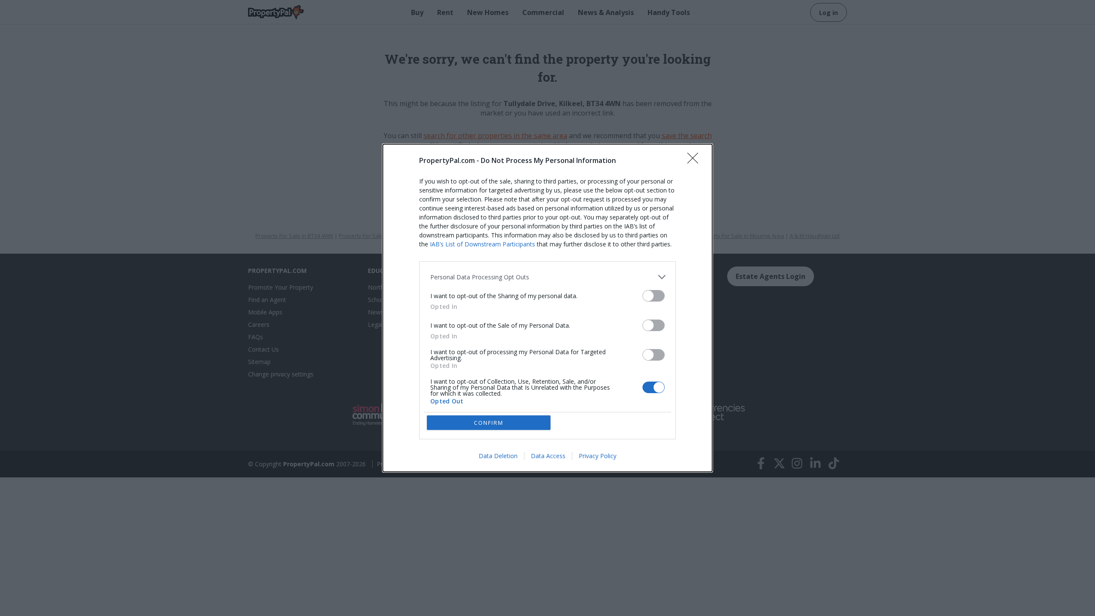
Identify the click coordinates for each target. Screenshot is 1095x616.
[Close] (695, 161)
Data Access (548, 456)
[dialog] (547, 308)
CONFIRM (488, 422)
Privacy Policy (597, 456)
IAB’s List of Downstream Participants (482, 244)
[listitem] (547, 276)
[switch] (653, 296)
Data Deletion (498, 456)
